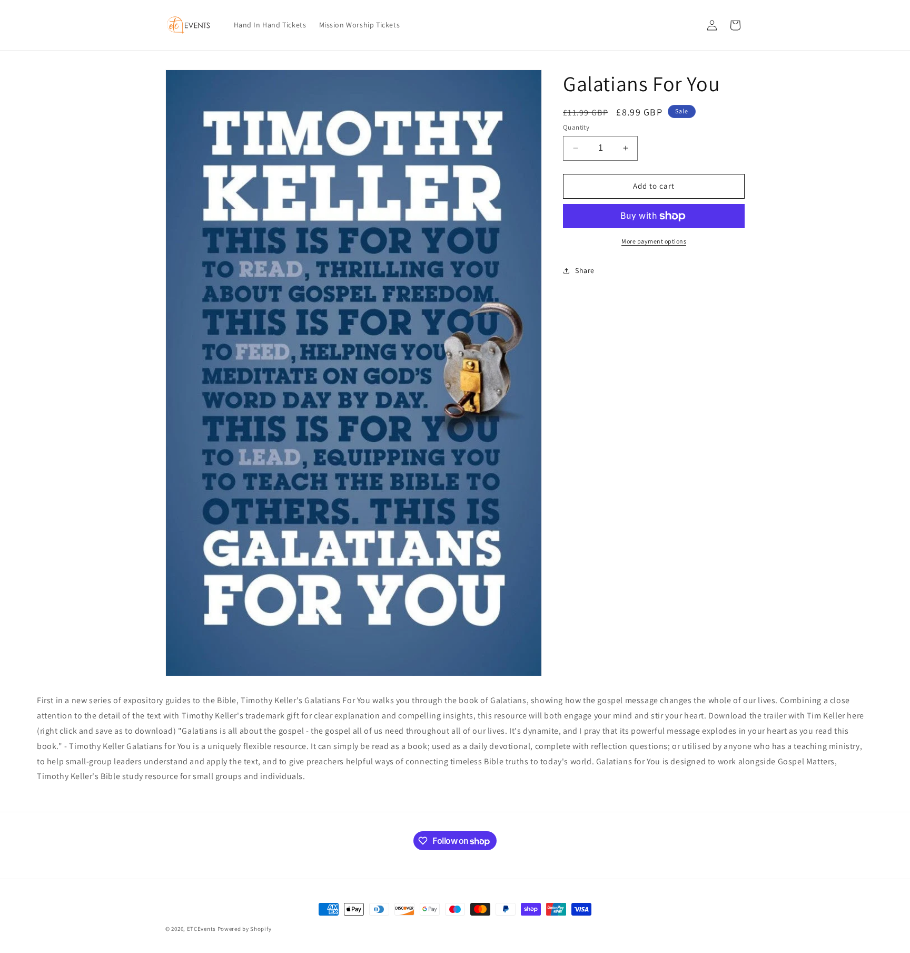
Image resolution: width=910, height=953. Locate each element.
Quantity (576, 127)
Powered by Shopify (244, 928)
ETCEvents (201, 928)
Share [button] (585, 270)
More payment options (653, 241)
